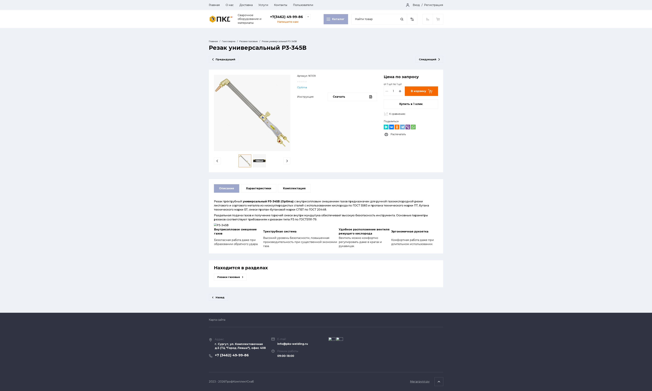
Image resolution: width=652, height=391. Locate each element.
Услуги (263, 5)
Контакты (280, 5)
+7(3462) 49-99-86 (286, 17)
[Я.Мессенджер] (386, 127)
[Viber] (407, 127)
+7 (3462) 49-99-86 (232, 355)
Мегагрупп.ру (420, 381)
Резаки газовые (248, 41)
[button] (412, 19)
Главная (214, 5)
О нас (230, 5)
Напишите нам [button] (287, 21)
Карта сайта (217, 319)
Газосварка (228, 41)
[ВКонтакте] (391, 127)
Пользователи (303, 5)
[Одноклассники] (397, 127)
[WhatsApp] (413, 127)
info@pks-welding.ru (292, 343)
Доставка (246, 5)
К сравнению (397, 113)
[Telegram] (402, 127)
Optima (302, 87)
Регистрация (433, 5)
